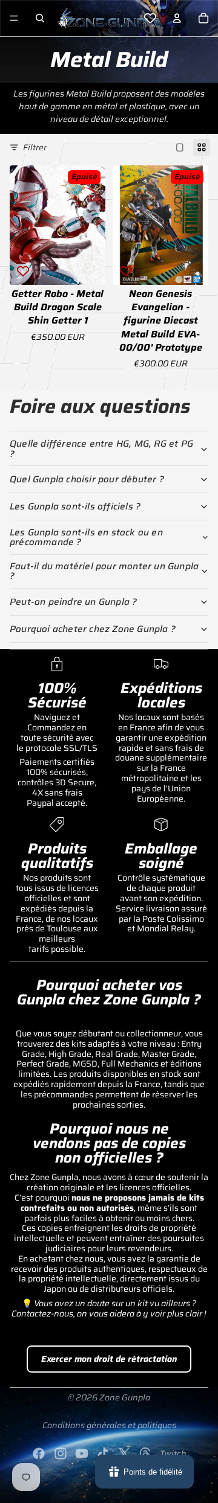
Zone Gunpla (124, 1397)
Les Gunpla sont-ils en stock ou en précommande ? (86, 537)
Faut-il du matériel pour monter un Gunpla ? (104, 571)
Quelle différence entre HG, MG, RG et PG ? (101, 448)
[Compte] (177, 18)
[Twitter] (124, 1453)
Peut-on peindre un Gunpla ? (73, 602)
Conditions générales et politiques (109, 1425)
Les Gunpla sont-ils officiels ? (75, 506)
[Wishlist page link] (150, 18)
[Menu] (14, 18)
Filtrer (35, 147)
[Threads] (145, 1453)
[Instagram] (60, 1453)
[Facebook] (38, 1453)
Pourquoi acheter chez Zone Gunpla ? (93, 629)
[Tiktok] (103, 1453)
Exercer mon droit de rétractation (109, 1358)
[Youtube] (81, 1453)
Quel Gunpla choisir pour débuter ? (87, 479)
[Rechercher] (40, 18)
